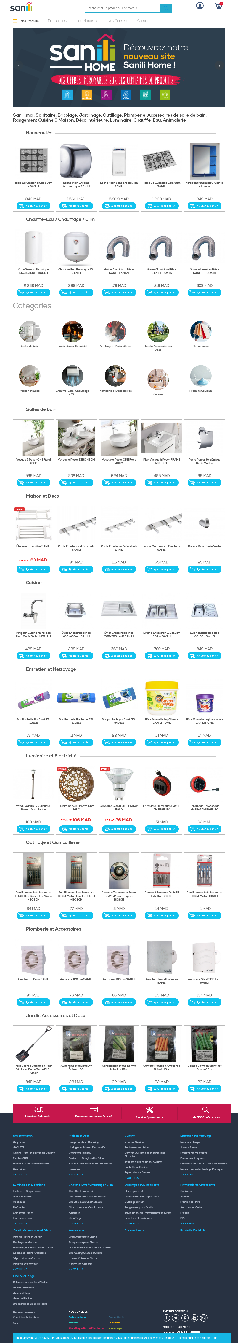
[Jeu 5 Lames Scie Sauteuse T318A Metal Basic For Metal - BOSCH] (76, 871)
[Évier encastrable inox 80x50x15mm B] (204, 611)
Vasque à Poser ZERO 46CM (76, 459)
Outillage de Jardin (25, 1242)
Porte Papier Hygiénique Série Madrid (205, 461)
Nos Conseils (118, 21)
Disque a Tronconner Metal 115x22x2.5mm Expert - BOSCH (119, 896)
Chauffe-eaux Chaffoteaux (85, 1202)
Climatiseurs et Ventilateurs (86, 1207)
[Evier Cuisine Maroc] (161, 611)
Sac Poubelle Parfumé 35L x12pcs (76, 721)
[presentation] (18, 65)
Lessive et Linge (190, 1142)
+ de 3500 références (205, 1117)
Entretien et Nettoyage (196, 1136)
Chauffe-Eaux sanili (81, 1191)
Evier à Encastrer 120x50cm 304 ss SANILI (161, 634)
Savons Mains (188, 1147)
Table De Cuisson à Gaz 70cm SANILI (162, 184)
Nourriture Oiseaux (80, 1264)
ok (215, 1337)
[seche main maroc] (76, 161)
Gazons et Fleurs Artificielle (29, 1253)
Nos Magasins (87, 21)
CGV (16, 1323)
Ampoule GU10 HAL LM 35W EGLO (119, 807)
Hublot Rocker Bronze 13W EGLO (76, 807)
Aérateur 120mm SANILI (76, 979)
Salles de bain (30, 346)
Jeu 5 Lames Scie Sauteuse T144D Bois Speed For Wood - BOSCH (33, 896)
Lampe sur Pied (22, 1218)
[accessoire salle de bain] (119, 524)
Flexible (184, 1213)
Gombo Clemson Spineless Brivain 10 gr (205, 1067)
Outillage (114, 1322)
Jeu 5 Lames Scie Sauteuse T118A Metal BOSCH (204, 894)
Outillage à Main (134, 1202)
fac (167, 1318)
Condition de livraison (26, 1317)
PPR (182, 1218)
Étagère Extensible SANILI (33, 546)
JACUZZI (18, 1147)
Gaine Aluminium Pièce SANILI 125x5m (119, 271)
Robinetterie (116, 1317)
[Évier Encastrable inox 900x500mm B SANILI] (119, 611)
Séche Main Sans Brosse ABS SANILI (119, 184)
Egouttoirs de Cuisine (137, 1172)
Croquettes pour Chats (83, 1237)
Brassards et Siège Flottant (30, 1304)
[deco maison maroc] (33, 524)
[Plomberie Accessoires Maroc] (161, 957)
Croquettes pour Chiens (83, 1242)
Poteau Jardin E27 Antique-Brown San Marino (33, 807)
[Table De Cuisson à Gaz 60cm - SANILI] (33, 161)
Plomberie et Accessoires (115, 391)
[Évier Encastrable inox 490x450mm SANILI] (76, 611)
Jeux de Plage (21, 1293)
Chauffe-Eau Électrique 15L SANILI (76, 271)
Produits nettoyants (192, 1158)
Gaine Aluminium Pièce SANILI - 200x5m (204, 271)
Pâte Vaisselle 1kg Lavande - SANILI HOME (204, 721)
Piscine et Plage (24, 1276)
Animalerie (76, 1230)
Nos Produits (29, 21)
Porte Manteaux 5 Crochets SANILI (119, 548)
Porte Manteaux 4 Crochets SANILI (76, 548)
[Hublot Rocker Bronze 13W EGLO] (76, 784)
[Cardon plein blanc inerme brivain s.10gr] (119, 1044)
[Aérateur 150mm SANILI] (33, 957)
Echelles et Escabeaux (138, 1218)
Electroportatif (134, 1191)
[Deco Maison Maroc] (161, 524)
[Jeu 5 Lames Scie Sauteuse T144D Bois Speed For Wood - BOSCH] (33, 871)
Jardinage (115, 1328)
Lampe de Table (23, 1213)
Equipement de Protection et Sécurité (148, 1213)
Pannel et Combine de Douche (31, 1163)
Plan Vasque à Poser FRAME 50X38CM (161, 461)
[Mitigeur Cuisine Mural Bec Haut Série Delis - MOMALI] (33, 611)
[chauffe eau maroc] (119, 247)
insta (204, 1318)
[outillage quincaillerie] (119, 871)
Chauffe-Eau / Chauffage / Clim (72, 392)
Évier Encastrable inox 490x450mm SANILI (76, 634)
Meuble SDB (20, 1158)
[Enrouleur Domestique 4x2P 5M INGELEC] (161, 784)
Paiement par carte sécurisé (93, 1116)
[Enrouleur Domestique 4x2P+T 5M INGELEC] (204, 784)
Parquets (74, 1169)
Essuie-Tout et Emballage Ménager (201, 1169)
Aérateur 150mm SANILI (33, 979)
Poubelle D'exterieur (25, 1264)
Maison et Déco (30, 391)
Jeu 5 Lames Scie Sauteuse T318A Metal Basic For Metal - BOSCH (76, 896)
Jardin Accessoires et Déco (158, 348)
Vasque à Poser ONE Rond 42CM (33, 461)
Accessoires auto (136, 1230)
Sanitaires (19, 1169)
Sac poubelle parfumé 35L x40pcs (119, 721)
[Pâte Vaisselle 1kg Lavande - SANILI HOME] (204, 697)
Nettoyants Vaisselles (193, 1153)
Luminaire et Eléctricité (73, 346)
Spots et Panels (22, 1196)
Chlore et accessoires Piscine (30, 1282)
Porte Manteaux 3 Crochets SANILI (162, 548)
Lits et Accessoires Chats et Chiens (90, 1247)
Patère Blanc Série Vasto (204, 546)
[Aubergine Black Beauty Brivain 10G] (76, 1044)
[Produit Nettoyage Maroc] (33, 697)
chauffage (75, 1218)
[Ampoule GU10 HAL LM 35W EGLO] (119, 784)
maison (73, 1322)
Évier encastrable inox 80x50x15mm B (204, 634)
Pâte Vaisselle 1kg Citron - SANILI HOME (161, 721)
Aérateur (74, 1213)
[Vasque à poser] (76, 438)
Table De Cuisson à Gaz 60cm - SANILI (33, 184)
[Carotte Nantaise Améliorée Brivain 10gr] (161, 1044)
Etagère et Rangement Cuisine (143, 1161)
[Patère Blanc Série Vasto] (204, 524)
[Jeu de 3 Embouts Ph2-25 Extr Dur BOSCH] (161, 871)
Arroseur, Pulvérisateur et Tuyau (33, 1247)
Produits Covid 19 (200, 391)
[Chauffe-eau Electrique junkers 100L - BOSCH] (33, 247)
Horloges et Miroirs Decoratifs (87, 1147)
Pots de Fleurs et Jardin (27, 1237)
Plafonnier (19, 1207)
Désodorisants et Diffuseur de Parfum (203, 1163)
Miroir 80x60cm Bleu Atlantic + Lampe (204, 184)
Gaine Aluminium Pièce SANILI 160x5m (161, 271)
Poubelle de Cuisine (136, 1167)
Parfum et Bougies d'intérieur (87, 1158)
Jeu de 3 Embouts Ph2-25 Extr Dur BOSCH (161, 894)
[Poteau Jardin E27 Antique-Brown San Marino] (33, 784)
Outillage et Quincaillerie (115, 346)
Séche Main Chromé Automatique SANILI (76, 184)
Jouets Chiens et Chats (83, 1258)
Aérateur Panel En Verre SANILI (161, 981)
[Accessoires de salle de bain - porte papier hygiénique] (204, 438)
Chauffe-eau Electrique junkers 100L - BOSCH (33, 271)
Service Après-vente (149, 1117)
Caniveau (186, 1191)
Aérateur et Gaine (191, 1207)
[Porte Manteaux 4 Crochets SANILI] (76, 524)
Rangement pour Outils (139, 1207)
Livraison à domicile (38, 1116)
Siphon (184, 1196)
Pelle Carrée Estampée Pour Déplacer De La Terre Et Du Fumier (33, 1069)
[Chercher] (166, 8)
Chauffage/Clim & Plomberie (86, 1328)
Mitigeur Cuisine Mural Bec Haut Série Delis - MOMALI (33, 634)
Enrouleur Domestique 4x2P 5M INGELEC (161, 807)
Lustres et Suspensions (27, 1191)
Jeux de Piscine (22, 1298)
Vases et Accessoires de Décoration (90, 1163)
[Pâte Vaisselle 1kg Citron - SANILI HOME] (161, 697)
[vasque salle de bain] (161, 438)
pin (185, 1318)
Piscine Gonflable (23, 1287)
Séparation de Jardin (26, 1258)
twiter (176, 1318)
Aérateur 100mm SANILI (119, 979)
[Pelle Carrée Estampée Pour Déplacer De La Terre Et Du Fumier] (33, 1044)
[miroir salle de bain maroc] (204, 161)
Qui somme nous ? (24, 1312)
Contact (144, 21)
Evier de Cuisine (134, 1142)
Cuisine (158, 394)
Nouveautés (201, 346)
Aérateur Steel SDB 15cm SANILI (204, 981)
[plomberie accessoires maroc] (76, 957)
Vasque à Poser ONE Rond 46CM (119, 461)
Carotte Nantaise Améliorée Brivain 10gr (161, 1067)
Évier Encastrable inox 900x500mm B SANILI (119, 634)
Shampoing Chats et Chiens (85, 1253)
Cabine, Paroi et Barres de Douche (34, 1153)
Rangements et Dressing (84, 1142)
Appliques (19, 1202)
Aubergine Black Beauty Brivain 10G (76, 1067)
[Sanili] (35, 6)
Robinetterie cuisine (137, 1147)
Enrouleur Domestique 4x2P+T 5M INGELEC (204, 807)
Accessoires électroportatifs (142, 1196)
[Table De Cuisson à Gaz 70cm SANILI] (161, 161)
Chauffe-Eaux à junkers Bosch (87, 1196)
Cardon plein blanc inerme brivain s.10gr (119, 1067)
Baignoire (19, 1142)
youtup (194, 1318)
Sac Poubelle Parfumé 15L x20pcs (34, 721)
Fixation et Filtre (190, 1202)
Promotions (57, 21)
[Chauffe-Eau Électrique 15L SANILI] (76, 247)
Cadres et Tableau (80, 1153)
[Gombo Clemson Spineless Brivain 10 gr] (204, 1044)
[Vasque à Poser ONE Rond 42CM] (33, 438)
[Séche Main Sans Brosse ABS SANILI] (119, 161)
